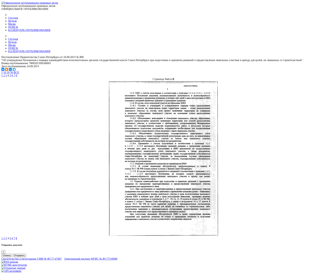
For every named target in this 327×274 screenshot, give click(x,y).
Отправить (19, 255)
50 (11, 72)
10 (4, 72)
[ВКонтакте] (2, 69)
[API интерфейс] (11, 271)
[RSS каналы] (9, 261)
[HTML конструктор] (14, 264)
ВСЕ (16, 72)
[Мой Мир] (10, 69)
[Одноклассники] (6, 69)
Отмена (7, 255)
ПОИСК (13, 27)
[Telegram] (14, 69)
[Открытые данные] (13, 267)
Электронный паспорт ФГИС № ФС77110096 (90, 258)
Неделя (12, 20)
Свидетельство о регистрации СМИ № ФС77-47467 (31, 258)
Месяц (12, 24)
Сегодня (13, 17)
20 (8, 72)
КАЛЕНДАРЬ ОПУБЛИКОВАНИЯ (29, 30)
